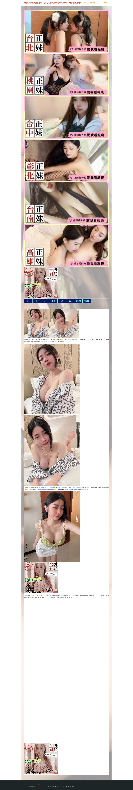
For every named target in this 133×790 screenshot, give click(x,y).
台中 (45, 301)
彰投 (53, 301)
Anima (101, 787)
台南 (61, 301)
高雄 (70, 301)
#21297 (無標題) (39, 784)
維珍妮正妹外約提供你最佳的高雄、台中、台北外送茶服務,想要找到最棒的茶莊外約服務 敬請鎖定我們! (52, 3)
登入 (25, 784)
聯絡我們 (86, 301)
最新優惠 (78, 301)
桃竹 (36, 301)
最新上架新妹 (30, 784)
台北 (28, 301)
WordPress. (106, 787)
